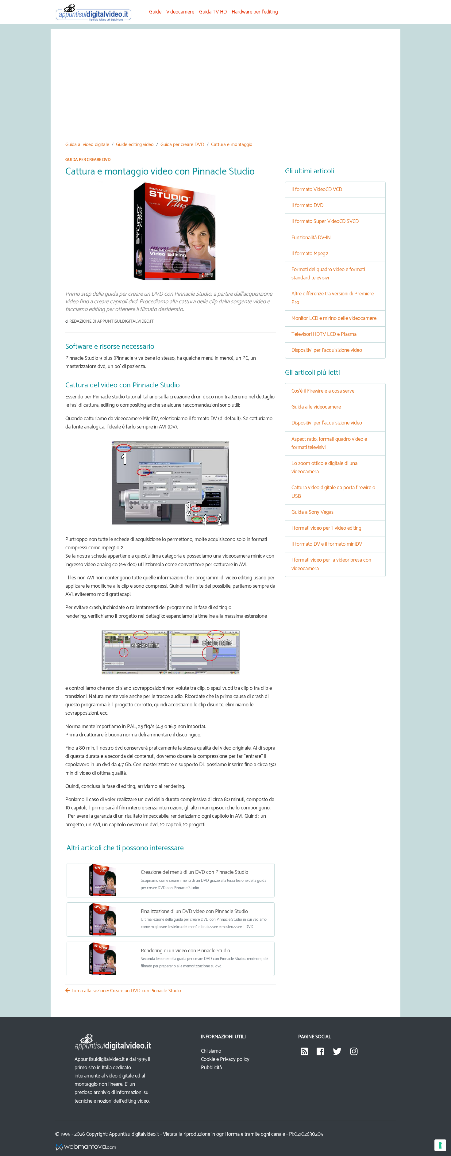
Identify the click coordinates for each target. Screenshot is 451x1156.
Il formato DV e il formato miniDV (326, 544)
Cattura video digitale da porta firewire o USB (333, 491)
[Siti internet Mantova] (86, 1147)
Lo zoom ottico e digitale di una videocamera (324, 467)
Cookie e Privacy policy (225, 1059)
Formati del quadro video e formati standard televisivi (328, 273)
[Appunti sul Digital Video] (97, 12)
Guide (155, 12)
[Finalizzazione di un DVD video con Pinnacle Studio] (101, 919)
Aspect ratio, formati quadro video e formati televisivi (329, 443)
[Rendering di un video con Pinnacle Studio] (101, 959)
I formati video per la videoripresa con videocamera (331, 564)
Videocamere (180, 12)
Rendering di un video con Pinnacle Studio (185, 951)
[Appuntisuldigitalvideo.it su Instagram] (354, 1053)
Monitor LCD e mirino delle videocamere (333, 318)
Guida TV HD (213, 12)
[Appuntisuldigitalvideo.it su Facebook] (320, 1053)
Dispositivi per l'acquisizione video (326, 350)
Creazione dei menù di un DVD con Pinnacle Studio (194, 872)
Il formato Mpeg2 (309, 253)
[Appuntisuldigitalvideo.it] (304, 1053)
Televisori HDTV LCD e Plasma (324, 334)
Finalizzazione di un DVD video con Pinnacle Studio (194, 911)
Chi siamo (211, 1051)
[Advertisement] (225, 89)
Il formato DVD (307, 205)
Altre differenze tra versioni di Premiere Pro (332, 298)
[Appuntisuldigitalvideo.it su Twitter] (337, 1053)
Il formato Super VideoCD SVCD (325, 221)
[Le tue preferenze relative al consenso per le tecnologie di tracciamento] (440, 1145)
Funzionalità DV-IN (311, 237)
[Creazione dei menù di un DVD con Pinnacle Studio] (101, 880)
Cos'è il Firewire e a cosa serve (322, 391)
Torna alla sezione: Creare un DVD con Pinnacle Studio (125, 991)
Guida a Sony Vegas (312, 512)
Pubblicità (211, 1067)
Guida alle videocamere (316, 407)
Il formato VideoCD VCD (316, 189)
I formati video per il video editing (326, 528)
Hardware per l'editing (255, 12)
